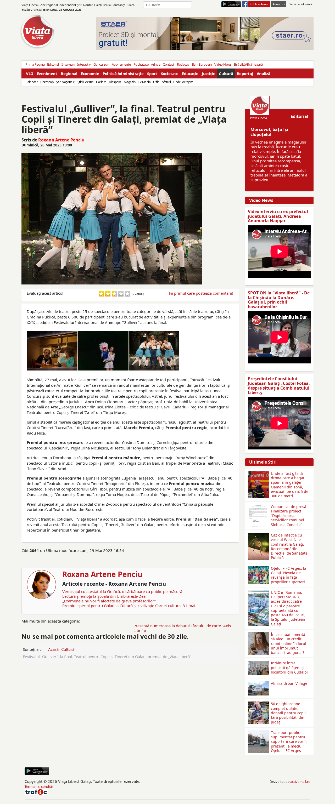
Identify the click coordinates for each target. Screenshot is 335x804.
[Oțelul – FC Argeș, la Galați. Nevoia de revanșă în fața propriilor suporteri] (258, 568)
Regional (69, 73)
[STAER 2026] (205, 33)
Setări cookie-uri (300, 4)
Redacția (183, 64)
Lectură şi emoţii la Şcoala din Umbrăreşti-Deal (104, 596)
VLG (29, 73)
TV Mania (144, 82)
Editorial (53, 64)
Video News (222, 64)
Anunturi (278, 4)
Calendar (31, 82)
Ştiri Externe (85, 82)
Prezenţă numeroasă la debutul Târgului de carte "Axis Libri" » (182, 628)
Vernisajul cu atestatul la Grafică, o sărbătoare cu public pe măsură (122, 591)
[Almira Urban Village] (258, 683)
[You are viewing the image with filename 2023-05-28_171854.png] (52, 350)
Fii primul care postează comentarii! (201, 293)
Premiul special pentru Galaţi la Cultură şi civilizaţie (108, 605)
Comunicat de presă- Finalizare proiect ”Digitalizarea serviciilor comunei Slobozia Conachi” (289, 515)
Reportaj (245, 73)
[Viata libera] (231, 4)
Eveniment (47, 73)
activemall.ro (300, 781)
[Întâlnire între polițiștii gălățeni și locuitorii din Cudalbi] (258, 663)
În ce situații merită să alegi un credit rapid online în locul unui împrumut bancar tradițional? (288, 643)
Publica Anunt (259, 4)
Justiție (208, 73)
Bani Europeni (202, 64)
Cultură (226, 73)
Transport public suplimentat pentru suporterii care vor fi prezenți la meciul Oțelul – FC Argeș (288, 741)
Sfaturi (166, 82)
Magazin (130, 82)
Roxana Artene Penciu (61, 140)
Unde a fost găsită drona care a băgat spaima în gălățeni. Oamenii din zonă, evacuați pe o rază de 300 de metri (289, 484)
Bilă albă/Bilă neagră (248, 64)
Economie (90, 73)
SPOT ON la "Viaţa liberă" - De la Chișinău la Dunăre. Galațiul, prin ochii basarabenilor (279, 300)
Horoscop (46, 82)
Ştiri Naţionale (65, 82)
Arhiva (155, 64)
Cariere (101, 82)
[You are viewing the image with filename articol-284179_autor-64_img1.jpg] (154, 350)
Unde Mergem (183, 82)
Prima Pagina (34, 64)
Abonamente (121, 64)
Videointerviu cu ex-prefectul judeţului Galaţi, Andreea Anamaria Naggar (278, 216)
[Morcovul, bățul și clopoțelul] (260, 105)
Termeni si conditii (39, 786)
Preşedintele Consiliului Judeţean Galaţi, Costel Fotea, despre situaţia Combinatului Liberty (279, 385)
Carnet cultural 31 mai (175, 605)
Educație (190, 73)
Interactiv (84, 64)
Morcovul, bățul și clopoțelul (269, 132)
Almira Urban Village (289, 683)
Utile (156, 82)
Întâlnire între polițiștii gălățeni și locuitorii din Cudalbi (289, 667)
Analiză (263, 73)
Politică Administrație (123, 73)
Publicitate (141, 64)
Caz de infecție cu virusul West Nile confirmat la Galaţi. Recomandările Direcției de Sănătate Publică (289, 546)
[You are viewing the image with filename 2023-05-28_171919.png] (103, 350)
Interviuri (68, 64)
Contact (168, 64)
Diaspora (115, 82)
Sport (152, 73)
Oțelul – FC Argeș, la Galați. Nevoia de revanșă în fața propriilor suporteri (288, 575)
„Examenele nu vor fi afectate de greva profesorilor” (109, 600)
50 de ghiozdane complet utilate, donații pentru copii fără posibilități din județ (288, 712)
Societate (169, 73)
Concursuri (101, 64)
